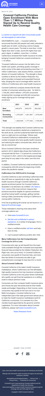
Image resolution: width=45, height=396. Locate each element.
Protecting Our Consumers (28, 380)
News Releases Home (22, 311)
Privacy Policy (13, 380)
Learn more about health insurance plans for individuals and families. (22, 370)
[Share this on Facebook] (22, 353)
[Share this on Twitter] (17, 353)
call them (30, 228)
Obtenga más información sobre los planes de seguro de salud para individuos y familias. (22, 374)
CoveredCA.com (9, 383)
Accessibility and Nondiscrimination (17, 378)
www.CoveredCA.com (20, 215)
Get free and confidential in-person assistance (21, 220)
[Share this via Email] (28, 353)
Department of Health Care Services (22, 385)
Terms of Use (34, 378)
